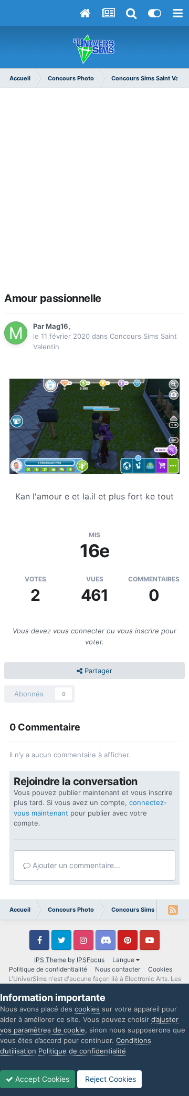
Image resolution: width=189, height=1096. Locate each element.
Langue (124, 960)
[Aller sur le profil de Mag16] (15, 333)
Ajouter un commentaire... (75, 865)
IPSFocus (90, 960)
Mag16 (57, 326)
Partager (97, 670)
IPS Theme (50, 960)
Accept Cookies (41, 1078)
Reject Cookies (109, 1078)
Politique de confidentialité (48, 969)
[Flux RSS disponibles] (172, 910)
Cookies (160, 969)
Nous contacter (117, 969)
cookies (87, 1009)
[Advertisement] (94, 193)
